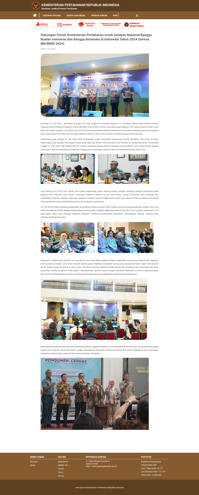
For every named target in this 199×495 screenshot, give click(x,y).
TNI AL (61, 472)
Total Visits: (146, 475)
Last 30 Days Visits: (149, 471)
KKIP (115, 15)
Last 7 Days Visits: (149, 468)
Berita (32, 465)
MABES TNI (63, 465)
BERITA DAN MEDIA (76, 15)
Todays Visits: (147, 465)
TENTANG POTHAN (52, 15)
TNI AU (61, 476)
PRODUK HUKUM (99, 15)
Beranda (33, 461)
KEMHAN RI (63, 461)
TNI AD (61, 468)
